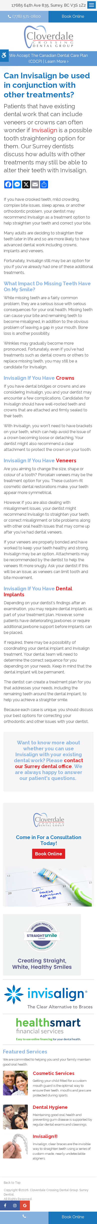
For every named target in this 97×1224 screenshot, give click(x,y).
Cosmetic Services (53, 1073)
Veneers (66, 461)
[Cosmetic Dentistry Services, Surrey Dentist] (15, 1083)
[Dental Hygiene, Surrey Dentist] (15, 1117)
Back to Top (12, 1182)
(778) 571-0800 (26, 16)
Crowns (65, 378)
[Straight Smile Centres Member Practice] (42, 944)
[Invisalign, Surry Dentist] (15, 1146)
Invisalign (44, 130)
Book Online (73, 16)
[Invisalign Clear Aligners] (48, 996)
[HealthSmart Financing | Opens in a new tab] (48, 1029)
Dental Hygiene (50, 1107)
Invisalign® (45, 1136)
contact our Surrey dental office (49, 763)
